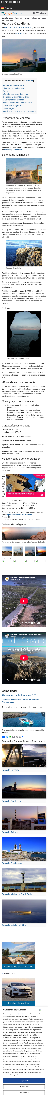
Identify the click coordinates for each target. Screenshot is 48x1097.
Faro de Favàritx (10, 770)
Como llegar (8, 108)
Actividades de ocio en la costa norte (19, 111)
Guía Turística (7, 18)
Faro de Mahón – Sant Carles (17, 894)
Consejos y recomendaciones (16, 97)
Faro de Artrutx (10, 832)
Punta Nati (17, 150)
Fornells (19, 33)
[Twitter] (6, 737)
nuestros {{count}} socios (20, 1014)
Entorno (6, 91)
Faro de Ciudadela (12, 863)
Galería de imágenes (12, 105)
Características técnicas (13, 100)
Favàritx (7, 150)
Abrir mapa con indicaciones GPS (19, 695)
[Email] (13, 737)
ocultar (29, 81)
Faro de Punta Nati (12, 801)
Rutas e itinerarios (22, 18)
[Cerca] (43, 1010)
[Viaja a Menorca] (12, 13)
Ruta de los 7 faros (38, 18)
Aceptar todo (24, 1081)
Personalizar (24, 1087)
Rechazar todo (24, 1093)
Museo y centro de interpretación (17, 103)
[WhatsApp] (10, 737)
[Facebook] (3, 737)
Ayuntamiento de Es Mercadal (19, 515)
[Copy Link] (17, 737)
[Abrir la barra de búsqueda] (34, 13)
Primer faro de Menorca (13, 85)
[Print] (20, 737)
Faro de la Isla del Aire (14, 925)
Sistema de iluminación (13, 88)
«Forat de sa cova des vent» (15, 94)
